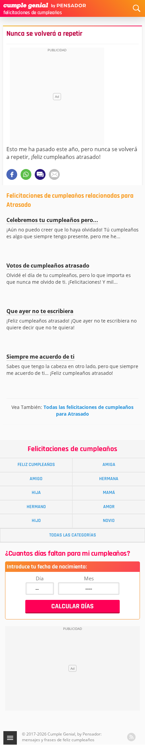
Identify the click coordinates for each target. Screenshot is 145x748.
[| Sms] (40, 174)
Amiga (109, 465)
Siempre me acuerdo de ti (40, 356)
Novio (109, 521)
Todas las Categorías (72, 535)
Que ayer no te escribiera (40, 311)
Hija (36, 493)
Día (40, 578)
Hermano (36, 507)
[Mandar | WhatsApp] (26, 174)
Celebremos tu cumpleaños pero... (52, 220)
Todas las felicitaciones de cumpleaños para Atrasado (89, 410)
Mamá (109, 493)
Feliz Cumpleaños (36, 465)
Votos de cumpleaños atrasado (47, 265)
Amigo (36, 479)
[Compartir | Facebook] (11, 174)
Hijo (36, 521)
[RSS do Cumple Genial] (131, 737)
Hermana (108, 479)
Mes (89, 578)
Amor (109, 507)
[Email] (54, 174)
